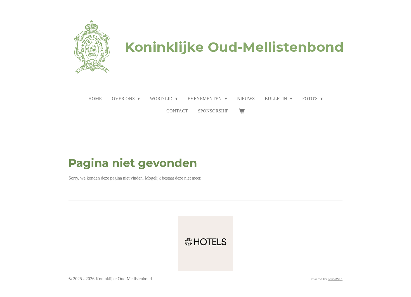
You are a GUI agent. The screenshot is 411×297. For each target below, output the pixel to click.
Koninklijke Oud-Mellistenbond (234, 47)
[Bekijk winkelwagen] (241, 111)
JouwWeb (335, 279)
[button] (234, 220)
